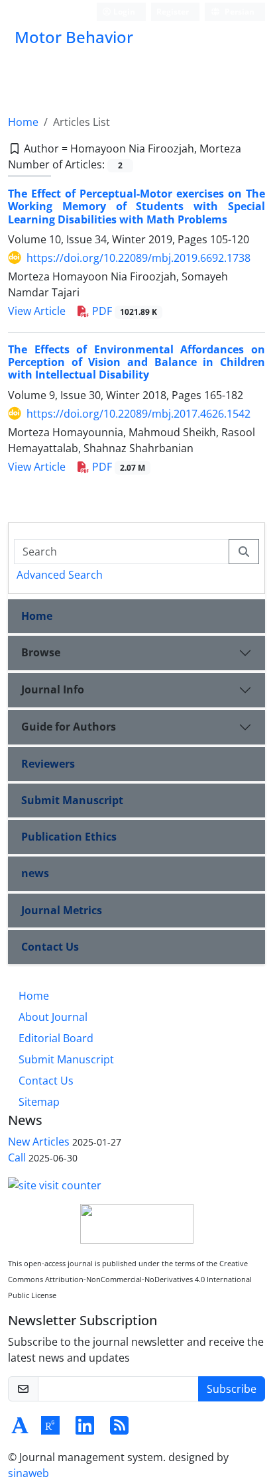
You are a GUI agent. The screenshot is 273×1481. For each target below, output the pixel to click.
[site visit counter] (54, 1184)
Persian (238, 11)
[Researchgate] (50, 1429)
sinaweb (28, 1473)
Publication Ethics (69, 836)
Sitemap (39, 1102)
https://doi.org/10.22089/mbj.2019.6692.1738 (138, 258)
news (35, 873)
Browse (40, 652)
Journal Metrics (61, 910)
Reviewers (48, 763)
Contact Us (50, 946)
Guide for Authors (68, 726)
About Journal (53, 1017)
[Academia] (20, 1429)
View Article (37, 311)
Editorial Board (56, 1038)
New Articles (39, 1141)
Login (123, 11)
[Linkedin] (85, 1429)
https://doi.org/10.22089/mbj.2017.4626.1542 (138, 413)
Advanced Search (60, 574)
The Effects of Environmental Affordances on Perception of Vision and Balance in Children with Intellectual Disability (136, 362)
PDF (123, 311)
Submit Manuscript (72, 800)
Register (172, 11)
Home (23, 122)
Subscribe (231, 1389)
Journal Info (52, 689)
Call (17, 1157)
